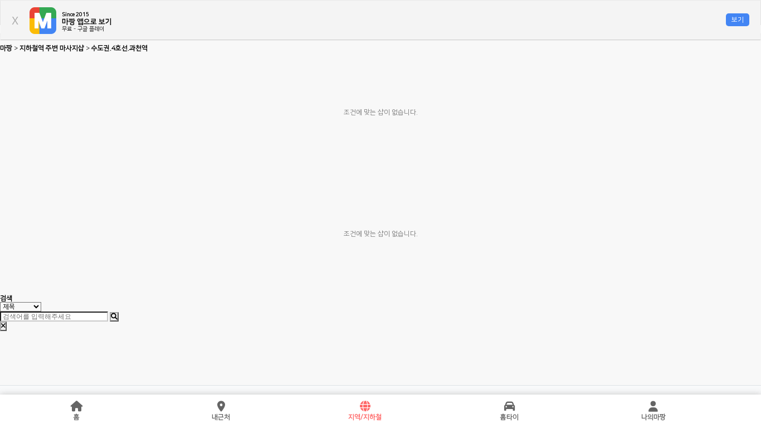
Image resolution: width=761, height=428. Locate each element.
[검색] (114, 317)
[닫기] (3, 326)
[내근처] (221, 407)
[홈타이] (509, 407)
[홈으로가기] (77, 407)
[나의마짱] (653, 407)
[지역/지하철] (365, 407)
